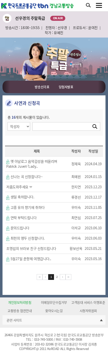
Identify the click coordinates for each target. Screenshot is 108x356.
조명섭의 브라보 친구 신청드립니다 (31, 248)
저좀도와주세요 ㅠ (19, 186)
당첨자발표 (66, 86)
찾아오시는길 (54, 310)
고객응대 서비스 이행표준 (88, 302)
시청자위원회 (88, 310)
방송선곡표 (42, 86)
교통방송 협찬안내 (20, 310)
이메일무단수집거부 (54, 302)
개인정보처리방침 (19, 302)
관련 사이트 (14, 320)
